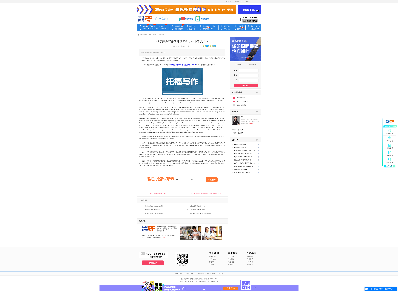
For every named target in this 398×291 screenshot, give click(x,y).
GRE (144, 29)
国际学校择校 (179, 26)
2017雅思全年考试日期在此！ (198, 209)
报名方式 (212, 259)
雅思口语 (231, 259)
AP (159, 29)
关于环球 (240, 26)
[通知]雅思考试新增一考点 (197, 206)
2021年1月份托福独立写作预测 (242, 172)
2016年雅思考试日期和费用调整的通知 (200, 213)
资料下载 (227, 26)
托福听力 (250, 264)
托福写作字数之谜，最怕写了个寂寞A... (244, 163)
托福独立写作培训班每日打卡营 (242, 160)
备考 (187, 27)
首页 (150, 35)
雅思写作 (231, 264)
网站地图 (212, 256)
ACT (152, 29)
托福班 (211, 264)
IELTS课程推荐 (237, 92)
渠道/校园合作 (255, 26)
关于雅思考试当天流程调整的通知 (154, 213)
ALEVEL (163, 26)
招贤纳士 (240, 29)
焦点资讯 (206, 26)
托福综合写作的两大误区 (159, 193)
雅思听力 (240, 130)
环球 (235, 27)
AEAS (158, 26)
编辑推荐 (144, 200)
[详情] (164, 237)
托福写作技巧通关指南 (240, 144)
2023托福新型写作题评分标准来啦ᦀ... (244, 166)
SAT (156, 29)
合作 (248, 27)
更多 (257, 140)
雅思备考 (192, 26)
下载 (221, 27)
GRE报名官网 (200, 273)
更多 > (257, 92)
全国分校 (228, 1)
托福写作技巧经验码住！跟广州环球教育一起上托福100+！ (212, 193)
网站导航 (237, 1)
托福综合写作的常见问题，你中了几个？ (245, 150)
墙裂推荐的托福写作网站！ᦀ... (242, 169)
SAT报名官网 (211, 273)
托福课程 (152, 26)
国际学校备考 (179, 29)
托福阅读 (250, 256)
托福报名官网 (189, 273)
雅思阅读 (231, 262)
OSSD (211, 29)
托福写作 (161, 35)
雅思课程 (146, 26)
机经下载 (227, 29)
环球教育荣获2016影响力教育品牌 (154, 206)
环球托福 (220, 273)
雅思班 (211, 262)
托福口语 (250, 259)
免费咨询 (153, 263)
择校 (173, 27)
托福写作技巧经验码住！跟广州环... (243, 153)
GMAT (148, 29)
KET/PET (164, 29)
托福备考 (192, 29)
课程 (140, 27)
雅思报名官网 (178, 273)
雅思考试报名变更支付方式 (152, 209)
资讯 (200, 27)
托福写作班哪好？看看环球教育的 (243, 157)
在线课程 (206, 29)
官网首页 (246, 1)
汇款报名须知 (255, 29)
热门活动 (212, 26)
